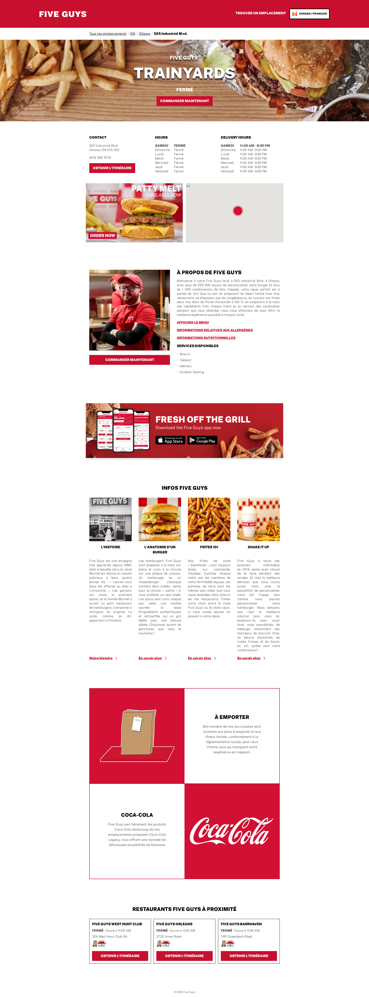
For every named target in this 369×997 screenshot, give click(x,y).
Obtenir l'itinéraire (114, 168)
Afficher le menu (213, 322)
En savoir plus (150, 658)
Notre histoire (101, 658)
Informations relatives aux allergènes (228, 330)
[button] (238, 211)
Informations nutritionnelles (226, 338)
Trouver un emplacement (261, 13)
